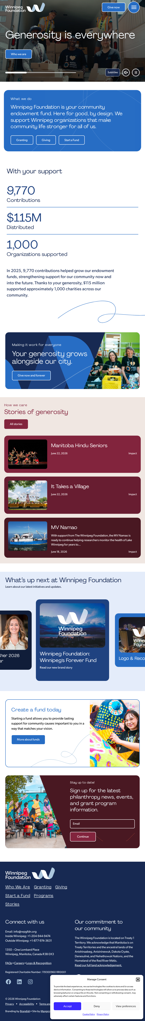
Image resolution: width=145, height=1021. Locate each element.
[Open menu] (134, 7)
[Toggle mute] (126, 72)
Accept (67, 1006)
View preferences (126, 1006)
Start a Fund (71, 140)
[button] (138, 979)
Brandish (25, 1011)
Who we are (18, 54)
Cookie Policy (89, 1014)
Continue (83, 836)
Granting (22, 140)
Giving (46, 140)
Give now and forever (31, 375)
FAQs (8, 963)
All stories (16, 424)
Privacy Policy (103, 1014)
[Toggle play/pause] (136, 72)
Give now (114, 7)
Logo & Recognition (38, 963)
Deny (97, 1006)
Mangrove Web (50, 1011)
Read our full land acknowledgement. (98, 965)
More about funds (28, 739)
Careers (19, 963)
